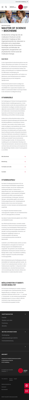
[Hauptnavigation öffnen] (3, 7)
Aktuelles (4, 326)
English (15, 378)
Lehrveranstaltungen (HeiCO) (10, 338)
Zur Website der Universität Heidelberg (7, 370)
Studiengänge (5, 335)
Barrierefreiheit (5, 389)
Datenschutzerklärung (6, 384)
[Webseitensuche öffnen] (6, 7)
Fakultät (4, 317)
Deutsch (11, 378)
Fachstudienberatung (7, 340)
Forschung (5, 323)
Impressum (4, 387)
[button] (14, 314)
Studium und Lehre (7, 320)
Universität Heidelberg (21, 1)
